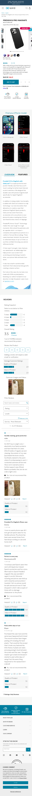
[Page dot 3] (13, 51)
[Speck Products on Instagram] (4, 755)
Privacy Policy (23, 778)
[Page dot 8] (20, 51)
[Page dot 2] (11, 51)
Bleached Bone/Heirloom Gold (11, 55)
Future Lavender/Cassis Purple (4, 55)
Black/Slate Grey (18, 55)
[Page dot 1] (10, 51)
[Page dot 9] (21, 51)
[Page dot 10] (23, 51)
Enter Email (6, 749)
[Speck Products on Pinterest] (29, 755)
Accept (15, 783)
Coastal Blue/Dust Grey (15, 55)
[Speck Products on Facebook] (10, 755)
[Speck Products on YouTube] (17, 755)
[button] (29, 8)
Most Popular (8, 718)
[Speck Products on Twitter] (23, 755)
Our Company (7, 733)
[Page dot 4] (14, 51)
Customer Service (9, 726)
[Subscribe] (28, 750)
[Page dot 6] (17, 51)
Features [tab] (23, 174)
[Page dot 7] (18, 51)
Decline (16, 787)
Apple (6, 13)
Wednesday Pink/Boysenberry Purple (8, 55)
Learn (5, 730)
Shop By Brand (8, 722)
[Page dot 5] (16, 51)
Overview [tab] (9, 174)
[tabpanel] (16, 232)
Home (3, 13)
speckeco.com (9, 281)
